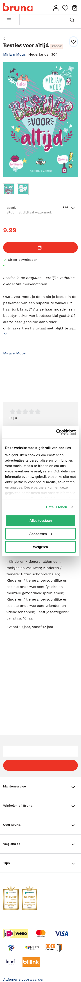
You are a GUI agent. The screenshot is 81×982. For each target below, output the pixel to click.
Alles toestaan (40, 520)
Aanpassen (38, 534)
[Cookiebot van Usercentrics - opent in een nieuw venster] (57, 432)
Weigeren (40, 547)
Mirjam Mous (14, 54)
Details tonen (56, 507)
